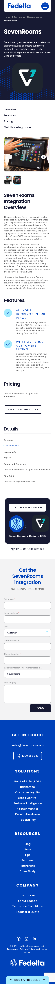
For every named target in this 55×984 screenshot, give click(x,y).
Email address (11, 613)
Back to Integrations (23, 409)
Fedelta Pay (28, 820)
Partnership (27, 866)
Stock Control (27, 798)
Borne (27, 952)
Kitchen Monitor (27, 809)
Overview (10, 109)
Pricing (8, 121)
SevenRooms (10, 20)
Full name (9, 599)
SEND (40, 708)
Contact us (27, 895)
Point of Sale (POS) (27, 781)
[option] (27, 156)
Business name (11, 640)
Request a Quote (27, 912)
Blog (28, 844)
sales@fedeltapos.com (28, 745)
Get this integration (17, 127)
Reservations (34, 17)
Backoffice (27, 787)
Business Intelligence (27, 803)
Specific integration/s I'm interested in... (23, 667)
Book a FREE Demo (27, 980)
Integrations (18, 17)
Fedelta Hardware (27, 814)
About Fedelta (27, 901)
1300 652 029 (30, 755)
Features (10, 115)
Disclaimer (13, 949)
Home (7, 17)
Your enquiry (10, 682)
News (27, 849)
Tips (27, 855)
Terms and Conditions (27, 906)
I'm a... (7, 626)
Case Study (27, 871)
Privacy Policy (27, 949)
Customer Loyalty (27, 792)
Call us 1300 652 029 (30, 549)
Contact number (12, 654)
